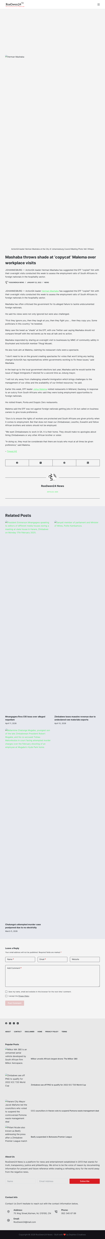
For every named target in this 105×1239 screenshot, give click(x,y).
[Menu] (98, 4)
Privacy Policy (23, 996)
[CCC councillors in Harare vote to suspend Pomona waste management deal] (16, 1111)
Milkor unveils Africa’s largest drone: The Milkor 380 (54, 1059)
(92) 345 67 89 (68, 1213)
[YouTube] (18, 1023)
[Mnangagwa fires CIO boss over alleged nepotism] (28, 616)
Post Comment (15, 1003)
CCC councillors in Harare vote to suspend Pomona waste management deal (65, 1111)
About (8, 1032)
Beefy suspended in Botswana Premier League (51, 1137)
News (46, 282)
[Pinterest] (64, 463)
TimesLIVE (12, 451)
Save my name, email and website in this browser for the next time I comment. (39, 992)
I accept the (18, 996)
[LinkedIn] (88, 463)
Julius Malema (40, 389)
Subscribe (84, 1181)
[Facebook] (17, 463)
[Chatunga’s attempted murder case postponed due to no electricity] (28, 824)
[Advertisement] (52, 28)
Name (10, 959)
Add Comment (14, 968)
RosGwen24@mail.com (25, 1222)
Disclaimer (29, 1032)
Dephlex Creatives (77, 1234)
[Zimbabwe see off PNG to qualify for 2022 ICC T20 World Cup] (16, 1085)
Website (75, 959)
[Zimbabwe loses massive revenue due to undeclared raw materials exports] (77, 616)
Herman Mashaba (50, 291)
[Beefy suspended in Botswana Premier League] (16, 1137)
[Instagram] (14, 1023)
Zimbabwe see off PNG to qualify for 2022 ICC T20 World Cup (58, 1085)
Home (40, 1032)
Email (43, 959)
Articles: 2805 (52, 492)
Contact (18, 1032)
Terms (64, 1032)
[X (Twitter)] (40, 463)
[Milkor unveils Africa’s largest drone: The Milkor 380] (16, 1059)
